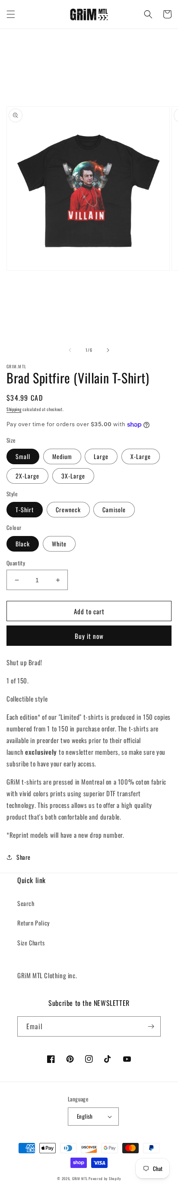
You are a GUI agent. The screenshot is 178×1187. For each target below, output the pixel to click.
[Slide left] (69, 350)
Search (26, 903)
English (85, 1116)
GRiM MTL (80, 1178)
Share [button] (23, 857)
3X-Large (73, 475)
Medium (62, 456)
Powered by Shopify (105, 1178)
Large (101, 456)
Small (23, 456)
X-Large (140, 456)
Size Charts (31, 942)
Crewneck (68, 509)
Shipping (14, 409)
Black (23, 543)
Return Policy (33, 922)
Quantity (15, 563)
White (59, 543)
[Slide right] (108, 350)
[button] (10, 14)
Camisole (114, 509)
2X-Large (27, 475)
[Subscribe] (150, 1026)
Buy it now (89, 636)
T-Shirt (25, 509)
